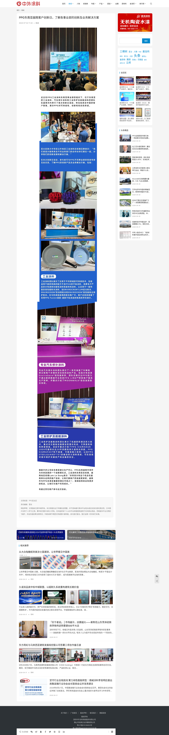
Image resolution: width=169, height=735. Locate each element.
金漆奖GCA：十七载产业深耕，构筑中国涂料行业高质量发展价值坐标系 (127, 104)
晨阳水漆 (122, 63)
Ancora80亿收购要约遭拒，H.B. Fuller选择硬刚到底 (140, 181)
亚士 (130, 51)
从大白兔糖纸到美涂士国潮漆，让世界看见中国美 (44, 552)
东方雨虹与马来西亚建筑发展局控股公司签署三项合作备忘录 (50, 645)
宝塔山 (144, 56)
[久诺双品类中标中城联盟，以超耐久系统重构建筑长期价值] (66, 597)
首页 (63, 4)
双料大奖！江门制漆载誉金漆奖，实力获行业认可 (143, 120)
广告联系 (73, 713)
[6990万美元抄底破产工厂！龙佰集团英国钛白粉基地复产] (125, 202)
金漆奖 (132, 4)
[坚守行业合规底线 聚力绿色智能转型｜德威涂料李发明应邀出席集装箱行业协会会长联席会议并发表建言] (33, 687)
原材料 (124, 4)
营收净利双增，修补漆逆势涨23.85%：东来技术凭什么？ (141, 159)
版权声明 (83, 713)
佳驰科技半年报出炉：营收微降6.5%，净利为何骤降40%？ (141, 224)
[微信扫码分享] (32, 732)
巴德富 (140, 60)
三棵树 (123, 51)
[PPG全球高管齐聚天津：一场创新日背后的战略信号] (125, 138)
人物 (78, 4)
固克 (121, 56)
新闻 (70, 4)
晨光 (145, 60)
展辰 (129, 59)
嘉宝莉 (146, 51)
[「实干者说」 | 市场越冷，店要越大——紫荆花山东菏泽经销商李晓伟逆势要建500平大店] (33, 629)
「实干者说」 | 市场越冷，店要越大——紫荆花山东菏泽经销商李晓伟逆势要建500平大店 (80, 624)
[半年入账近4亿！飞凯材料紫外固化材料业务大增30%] (125, 235)
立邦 (128, 62)
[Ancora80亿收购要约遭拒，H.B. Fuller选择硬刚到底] (125, 181)
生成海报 (24, 732)
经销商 (85, 4)
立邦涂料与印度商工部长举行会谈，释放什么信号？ (141, 170)
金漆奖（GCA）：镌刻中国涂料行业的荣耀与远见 (143, 104)
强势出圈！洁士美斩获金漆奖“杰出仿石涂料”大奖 (127, 120)
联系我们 (93, 713)
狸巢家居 (102, 713)
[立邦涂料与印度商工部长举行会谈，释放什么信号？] (125, 170)
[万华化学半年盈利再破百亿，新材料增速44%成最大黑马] (125, 192)
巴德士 (134, 60)
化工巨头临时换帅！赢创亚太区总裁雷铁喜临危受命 (141, 148)
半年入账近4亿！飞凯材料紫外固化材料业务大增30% (141, 234)
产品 (100, 4)
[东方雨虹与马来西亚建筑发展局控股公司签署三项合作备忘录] (66, 655)
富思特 (122, 59)
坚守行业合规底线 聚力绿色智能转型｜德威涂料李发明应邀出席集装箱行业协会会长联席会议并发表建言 (81, 682)
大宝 (131, 56)
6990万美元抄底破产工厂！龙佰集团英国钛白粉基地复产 (141, 202)
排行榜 (141, 4)
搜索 (146, 41)
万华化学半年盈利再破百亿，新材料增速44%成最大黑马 (141, 191)
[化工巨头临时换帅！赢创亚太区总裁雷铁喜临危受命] (125, 149)
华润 (140, 52)
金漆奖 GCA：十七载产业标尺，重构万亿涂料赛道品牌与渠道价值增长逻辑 (143, 88)
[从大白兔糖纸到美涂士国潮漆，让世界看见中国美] (66, 562)
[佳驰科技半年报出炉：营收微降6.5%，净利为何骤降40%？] (125, 224)
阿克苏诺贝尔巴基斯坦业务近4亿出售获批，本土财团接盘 (141, 213)
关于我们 (64, 713)
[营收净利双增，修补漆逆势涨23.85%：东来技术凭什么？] (125, 159)
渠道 (108, 4)
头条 (137, 56)
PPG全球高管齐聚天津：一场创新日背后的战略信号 (141, 138)
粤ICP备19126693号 (84, 725)
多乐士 (126, 56)
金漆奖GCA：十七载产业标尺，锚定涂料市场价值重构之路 (127, 88)
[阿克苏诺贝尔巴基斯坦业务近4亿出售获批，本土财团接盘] (125, 213)
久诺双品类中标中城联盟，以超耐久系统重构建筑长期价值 (49, 587)
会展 (117, 4)
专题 (92, 4)
